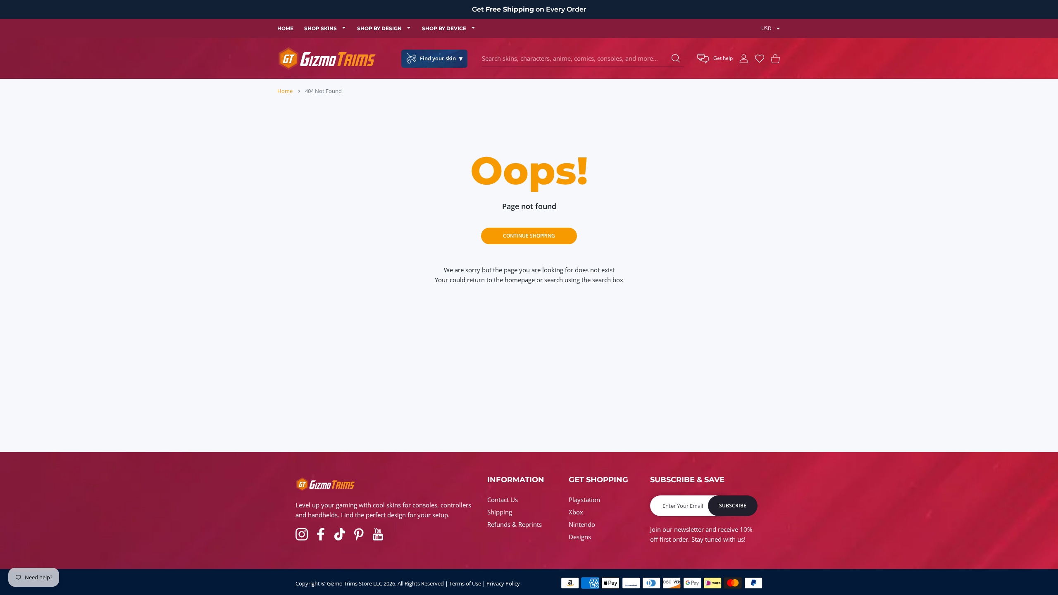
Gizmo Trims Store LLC (354, 583)
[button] (715, 58)
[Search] (675, 58)
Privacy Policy (503, 583)
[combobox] (583, 59)
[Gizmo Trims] (326, 58)
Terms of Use (465, 583)
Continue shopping (529, 235)
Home (285, 91)
